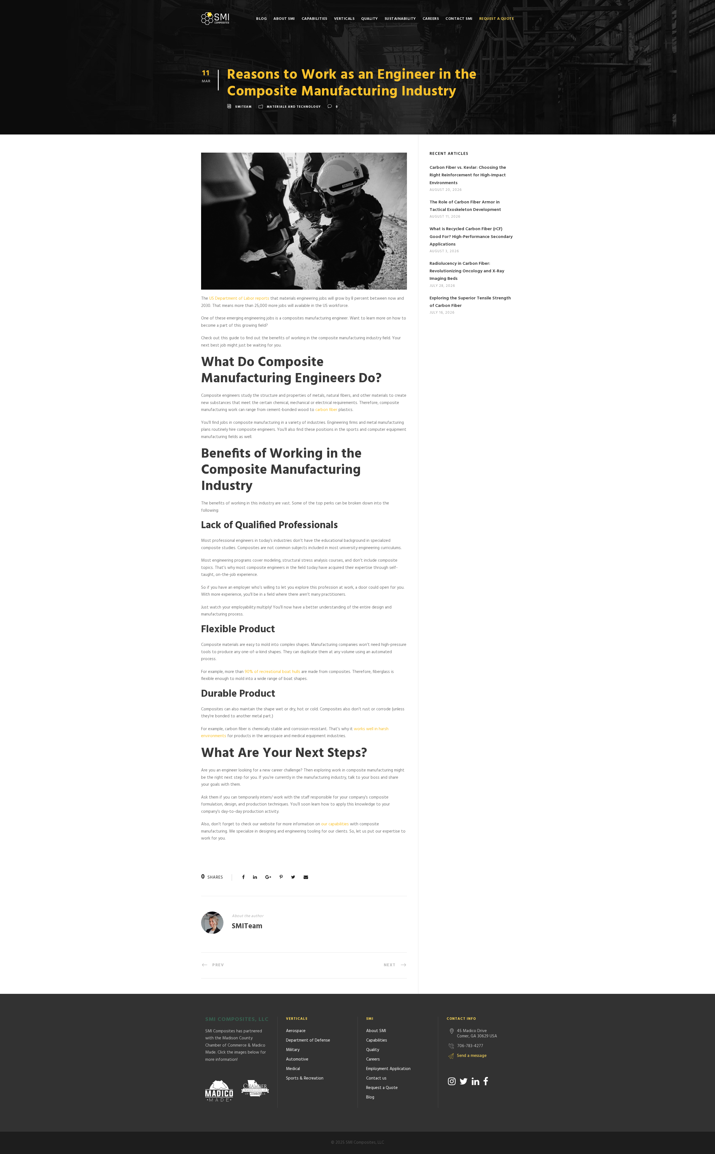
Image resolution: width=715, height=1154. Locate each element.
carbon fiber (326, 410)
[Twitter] (463, 1081)
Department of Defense (308, 1040)
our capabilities (335, 824)
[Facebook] (485, 1081)
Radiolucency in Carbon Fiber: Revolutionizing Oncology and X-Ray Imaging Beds (467, 271)
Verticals (344, 19)
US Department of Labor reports (239, 298)
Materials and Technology (294, 106)
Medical (293, 1069)
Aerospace (296, 1031)
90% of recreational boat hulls (272, 672)
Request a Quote (496, 19)
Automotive (297, 1059)
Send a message (472, 1055)
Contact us (376, 1078)
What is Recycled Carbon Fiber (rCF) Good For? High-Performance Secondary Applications (471, 236)
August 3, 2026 (444, 251)
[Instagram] (452, 1081)
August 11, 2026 (445, 217)
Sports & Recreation (304, 1078)
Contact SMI (459, 19)
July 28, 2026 (442, 286)
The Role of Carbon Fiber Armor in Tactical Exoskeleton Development (465, 206)
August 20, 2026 (446, 190)
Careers (431, 19)
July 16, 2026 (442, 313)
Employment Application (388, 1069)
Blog (261, 19)
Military (292, 1050)
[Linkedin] (475, 1081)
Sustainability (400, 19)
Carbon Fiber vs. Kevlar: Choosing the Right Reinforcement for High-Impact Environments (468, 175)
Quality (369, 19)
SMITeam (243, 106)
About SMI (284, 19)
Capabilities (314, 19)
